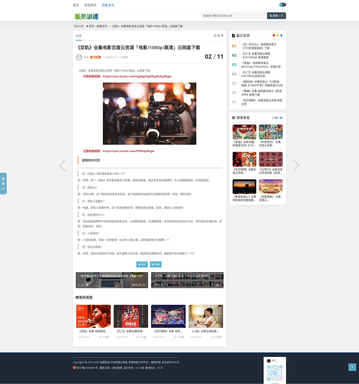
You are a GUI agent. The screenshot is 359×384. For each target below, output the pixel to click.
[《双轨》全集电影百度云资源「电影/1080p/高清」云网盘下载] (150, 114)
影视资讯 (90, 5)
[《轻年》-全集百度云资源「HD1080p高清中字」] (296, 165)
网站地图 (117, 367)
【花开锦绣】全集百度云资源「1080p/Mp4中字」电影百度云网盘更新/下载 (244, 171)
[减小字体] (215, 35)
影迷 (92, 57)
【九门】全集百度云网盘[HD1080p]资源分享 (255, 74)
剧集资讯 (108, 5)
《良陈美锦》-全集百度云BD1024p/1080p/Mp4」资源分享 (271, 198)
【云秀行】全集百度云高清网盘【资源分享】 (271, 171)
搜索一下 (278, 15)
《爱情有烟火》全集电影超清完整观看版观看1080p (244, 198)
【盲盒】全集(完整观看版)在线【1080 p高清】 (244, 143)
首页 (76, 5)
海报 (157, 264)
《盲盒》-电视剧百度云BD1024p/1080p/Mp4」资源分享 (261, 64)
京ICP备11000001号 (87, 367)
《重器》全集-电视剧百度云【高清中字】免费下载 (261, 92)
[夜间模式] (282, 5)
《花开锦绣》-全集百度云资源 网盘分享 (261, 102)
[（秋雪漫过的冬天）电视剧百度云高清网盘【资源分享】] (62, 165)
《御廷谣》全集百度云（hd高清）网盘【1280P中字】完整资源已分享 (262, 83)
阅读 (143, 264)
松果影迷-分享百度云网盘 (114, 362)
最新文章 (104, 367)
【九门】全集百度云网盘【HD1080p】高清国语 (255, 55)
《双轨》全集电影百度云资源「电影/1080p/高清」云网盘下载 (146, 26)
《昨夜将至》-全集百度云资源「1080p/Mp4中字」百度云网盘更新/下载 (270, 143)
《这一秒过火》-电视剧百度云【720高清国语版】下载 (258, 46)
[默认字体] (218, 35)
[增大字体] (222, 35)
